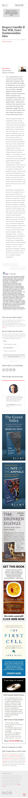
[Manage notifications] (24, 794)
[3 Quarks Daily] (19, 6)
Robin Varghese (7, 41)
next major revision (6, 759)
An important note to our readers (17, 268)
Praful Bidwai (6, 68)
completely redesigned (14, 755)
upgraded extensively (9, 758)
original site (6, 754)
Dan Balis (18, 758)
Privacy (16, 361)
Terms (13, 361)
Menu (6, 5)
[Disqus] (14, 290)
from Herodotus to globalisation (10, 264)
